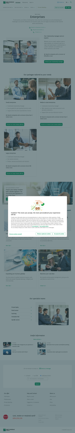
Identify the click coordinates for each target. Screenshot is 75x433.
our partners (35, 226)
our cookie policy (44, 226)
